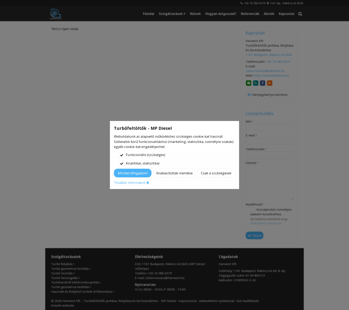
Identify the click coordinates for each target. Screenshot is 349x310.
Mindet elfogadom (133, 173)
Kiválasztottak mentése (174, 173)
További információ (129, 182)
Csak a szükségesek (216, 173)
